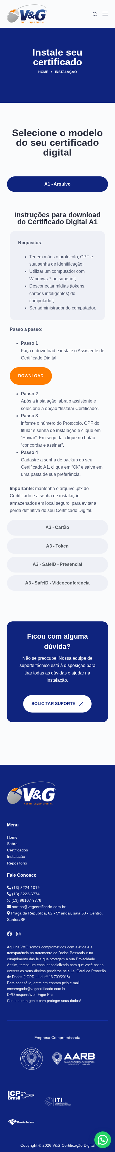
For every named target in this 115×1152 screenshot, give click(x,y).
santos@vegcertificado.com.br (38, 906)
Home (12, 837)
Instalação (16, 856)
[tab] (57, 184)
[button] (102, 1139)
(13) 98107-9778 (25, 900)
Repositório (17, 863)
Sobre (12, 843)
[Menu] (105, 14)
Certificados (17, 850)
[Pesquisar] (95, 14)
